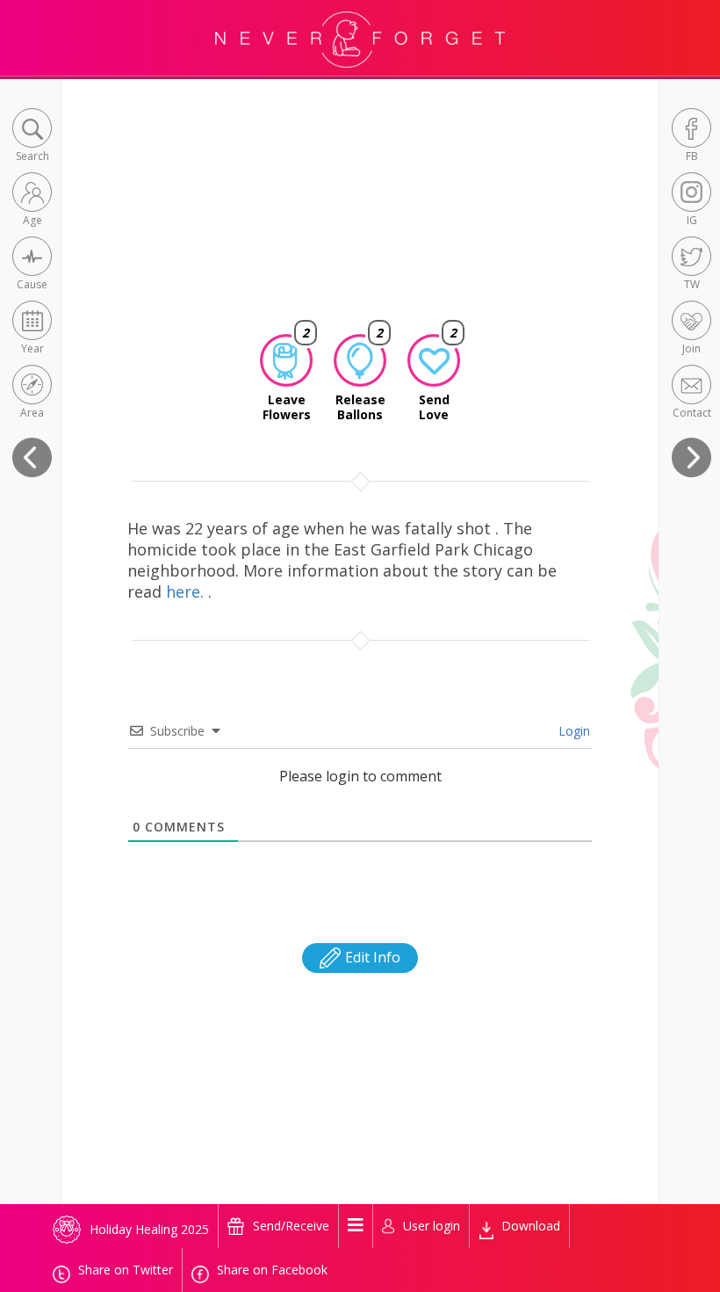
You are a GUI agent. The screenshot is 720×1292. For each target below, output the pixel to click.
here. (187, 591)
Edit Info (371, 957)
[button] (32, 136)
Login (572, 730)
